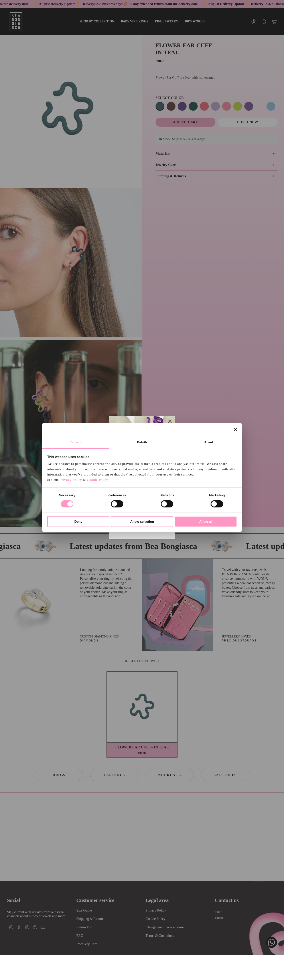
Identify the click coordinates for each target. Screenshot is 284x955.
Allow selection (142, 521)
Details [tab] (142, 442)
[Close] (170, 421)
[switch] (117, 503)
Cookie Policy (97, 479)
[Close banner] (235, 429)
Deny (78, 521)
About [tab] (208, 442)
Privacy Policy (70, 479)
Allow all (206, 521)
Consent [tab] (75, 442)
